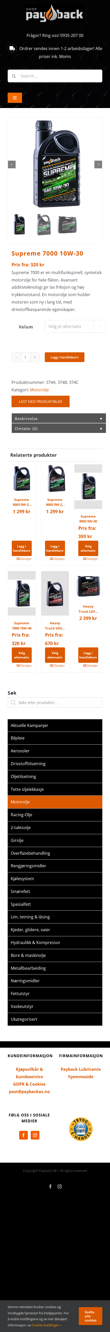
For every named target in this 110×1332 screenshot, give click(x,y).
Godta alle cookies (90, 1316)
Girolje (17, 840)
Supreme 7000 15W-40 (21, 625)
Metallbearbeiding (28, 968)
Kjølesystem (22, 878)
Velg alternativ (88, 548)
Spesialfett (21, 904)
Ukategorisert (24, 1019)
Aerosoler (20, 751)
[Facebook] (23, 1135)
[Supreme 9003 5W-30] (88, 486)
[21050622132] (55, 164)
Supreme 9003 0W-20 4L (21, 502)
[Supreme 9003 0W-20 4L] (22, 478)
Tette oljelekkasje (27, 789)
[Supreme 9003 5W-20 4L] (55, 478)
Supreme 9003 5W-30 (88, 519)
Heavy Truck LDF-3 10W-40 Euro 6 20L (88, 609)
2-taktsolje (21, 827)
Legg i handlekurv (65, 357)
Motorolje (39, 390)
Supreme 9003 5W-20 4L (55, 502)
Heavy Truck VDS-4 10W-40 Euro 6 (55, 626)
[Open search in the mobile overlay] (55, 702)
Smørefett (20, 891)
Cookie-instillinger (46, 1325)
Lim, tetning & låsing (30, 917)
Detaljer (26, 559)
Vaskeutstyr (22, 1006)
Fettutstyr (20, 993)
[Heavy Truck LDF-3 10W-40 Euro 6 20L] (88, 585)
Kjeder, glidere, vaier (30, 929)
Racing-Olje (21, 815)
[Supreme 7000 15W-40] (22, 593)
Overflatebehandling (30, 853)
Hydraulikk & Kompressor (35, 942)
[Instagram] (35, 1135)
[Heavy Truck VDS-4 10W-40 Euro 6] (55, 593)
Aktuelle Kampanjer (29, 725)
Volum (26, 327)
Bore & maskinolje (28, 955)
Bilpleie (18, 738)
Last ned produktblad (40, 401)
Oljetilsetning (23, 776)
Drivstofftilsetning (28, 763)
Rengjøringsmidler (28, 866)
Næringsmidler (25, 981)
